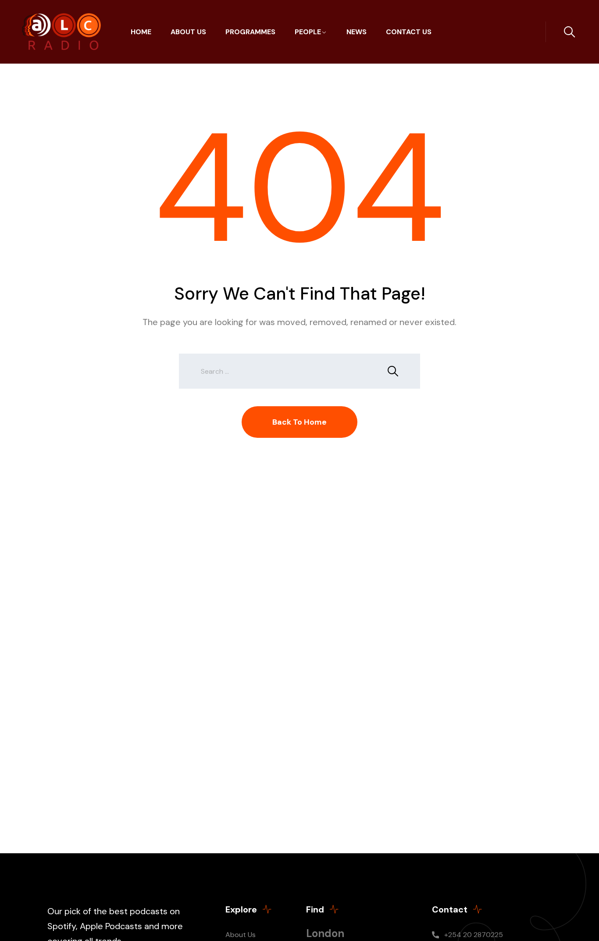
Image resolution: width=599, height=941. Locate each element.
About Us (188, 31)
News (356, 31)
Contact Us (408, 31)
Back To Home (299, 422)
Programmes (250, 31)
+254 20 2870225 (473, 934)
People (308, 31)
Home (141, 31)
